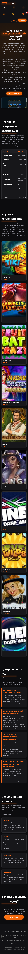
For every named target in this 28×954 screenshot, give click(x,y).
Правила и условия (20, 928)
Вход (14, 20)
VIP (13, 15)
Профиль (22, 20)
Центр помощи (23, 8)
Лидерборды (14, 8)
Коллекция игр (4, 8)
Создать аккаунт (14, 917)
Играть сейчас (14, 93)
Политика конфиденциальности (10, 931)
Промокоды (3, 15)
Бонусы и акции (23, 15)
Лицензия (23, 931)
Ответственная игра (8, 928)
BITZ (8, 3)
